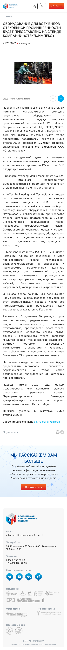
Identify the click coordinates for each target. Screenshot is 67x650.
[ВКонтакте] (58, 432)
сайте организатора (47, 421)
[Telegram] (62, 432)
